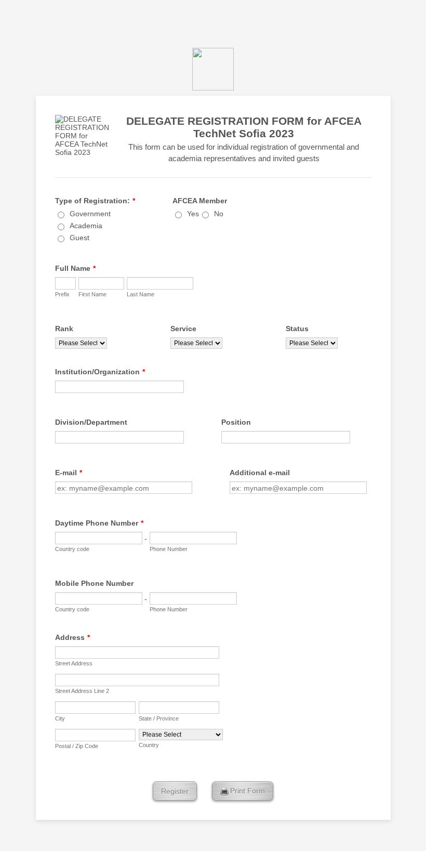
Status (297, 328)
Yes (193, 214)
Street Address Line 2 (82, 691)
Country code (72, 549)
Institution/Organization (100, 372)
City (60, 718)
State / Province (159, 718)
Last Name (140, 294)
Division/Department (91, 422)
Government (90, 214)
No (218, 214)
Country (149, 745)
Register (175, 791)
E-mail (68, 472)
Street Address (73, 663)
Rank (64, 328)
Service (183, 328)
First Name (92, 294)
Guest (79, 237)
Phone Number (169, 549)
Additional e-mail (260, 472)
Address (72, 637)
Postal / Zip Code (76, 746)
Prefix (62, 294)
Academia (86, 225)
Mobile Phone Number (94, 583)
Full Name (75, 268)
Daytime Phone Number (99, 523)
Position (236, 422)
